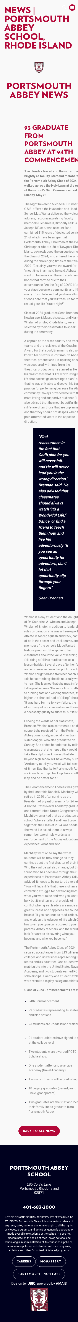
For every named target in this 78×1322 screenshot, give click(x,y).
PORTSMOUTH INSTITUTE (39, 1274)
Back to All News (39, 1131)
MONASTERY (50, 1261)
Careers (24, 1261)
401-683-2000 (39, 1207)
